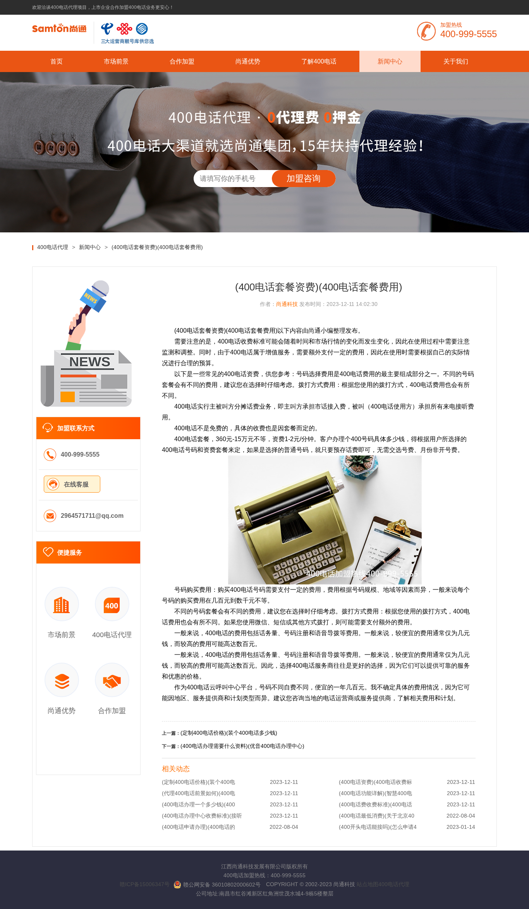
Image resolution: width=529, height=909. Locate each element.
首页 (56, 61)
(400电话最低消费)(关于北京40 (376, 816)
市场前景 (116, 61)
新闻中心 (390, 61)
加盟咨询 (304, 178)
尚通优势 (247, 61)
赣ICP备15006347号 (145, 884)
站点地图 (367, 884)
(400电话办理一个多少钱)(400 (198, 804)
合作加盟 (182, 61)
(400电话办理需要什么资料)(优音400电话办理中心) (242, 746)
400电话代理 (393, 884)
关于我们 (455, 61)
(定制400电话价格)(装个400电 (198, 782)
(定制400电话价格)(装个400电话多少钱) (228, 733)
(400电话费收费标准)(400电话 (375, 804)
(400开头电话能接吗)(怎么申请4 (378, 827)
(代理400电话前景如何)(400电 (198, 793)
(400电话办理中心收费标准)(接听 (202, 816)
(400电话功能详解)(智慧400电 (375, 793)
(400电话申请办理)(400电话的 (198, 827)
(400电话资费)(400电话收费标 (375, 782)
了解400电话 (319, 61)
